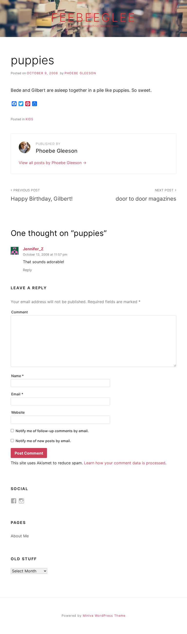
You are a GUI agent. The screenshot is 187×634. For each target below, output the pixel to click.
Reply (27, 270)
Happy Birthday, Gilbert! (42, 195)
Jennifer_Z (33, 248)
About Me (20, 535)
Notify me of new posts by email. (43, 441)
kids (29, 119)
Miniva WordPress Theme (104, 615)
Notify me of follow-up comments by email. (52, 431)
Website (18, 412)
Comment (19, 312)
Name (17, 376)
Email (17, 394)
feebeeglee (93, 17)
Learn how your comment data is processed (124, 462)
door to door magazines (146, 195)
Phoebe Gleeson (80, 73)
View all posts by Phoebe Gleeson (51, 162)
